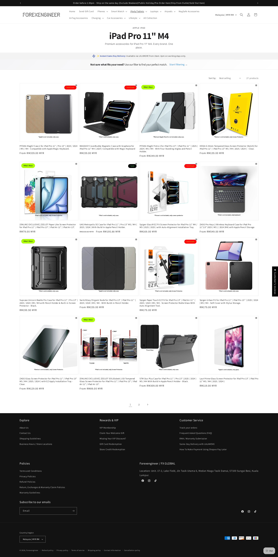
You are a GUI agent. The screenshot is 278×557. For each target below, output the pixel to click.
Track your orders (188, 427)
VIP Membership (108, 427)
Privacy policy (62, 550)
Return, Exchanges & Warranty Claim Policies (42, 487)
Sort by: (212, 78)
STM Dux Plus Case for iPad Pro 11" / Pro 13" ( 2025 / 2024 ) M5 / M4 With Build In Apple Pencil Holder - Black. (168, 380)
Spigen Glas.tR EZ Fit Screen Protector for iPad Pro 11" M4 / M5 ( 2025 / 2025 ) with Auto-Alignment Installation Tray (168, 226)
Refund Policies (27, 481)
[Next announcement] (258, 3)
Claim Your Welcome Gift (112, 433)
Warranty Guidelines (30, 492)
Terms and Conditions (31, 470)
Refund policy (47, 550)
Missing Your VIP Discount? (113, 438)
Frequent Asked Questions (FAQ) (196, 433)
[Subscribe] (73, 511)
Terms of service (78, 550)
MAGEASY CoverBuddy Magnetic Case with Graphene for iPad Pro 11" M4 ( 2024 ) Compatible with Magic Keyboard (107, 147)
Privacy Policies (28, 476)
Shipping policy (94, 550)
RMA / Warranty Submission (193, 438)
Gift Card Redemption (111, 444)
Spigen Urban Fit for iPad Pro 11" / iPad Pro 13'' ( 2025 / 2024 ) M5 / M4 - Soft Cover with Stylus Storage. (229, 301)
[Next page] (147, 404)
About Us (24, 427)
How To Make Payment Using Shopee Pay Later (203, 449)
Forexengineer (32, 550)
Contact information (112, 550)
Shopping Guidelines (30, 438)
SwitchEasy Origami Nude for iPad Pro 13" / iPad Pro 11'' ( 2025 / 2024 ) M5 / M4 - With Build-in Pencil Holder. (108, 301)
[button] (102, 11)
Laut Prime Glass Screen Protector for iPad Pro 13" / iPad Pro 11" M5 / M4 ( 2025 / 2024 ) (229, 380)
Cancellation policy (132, 550)
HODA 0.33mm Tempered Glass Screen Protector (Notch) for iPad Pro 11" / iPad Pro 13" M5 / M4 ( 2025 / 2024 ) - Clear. (229, 147)
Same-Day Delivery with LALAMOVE (197, 444)
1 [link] (130, 404)
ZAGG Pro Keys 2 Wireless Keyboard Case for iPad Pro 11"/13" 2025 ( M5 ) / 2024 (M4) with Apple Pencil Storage (227, 226)
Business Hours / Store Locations (36, 444)
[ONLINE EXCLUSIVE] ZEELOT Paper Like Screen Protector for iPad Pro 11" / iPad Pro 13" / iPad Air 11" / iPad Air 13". (48, 226)
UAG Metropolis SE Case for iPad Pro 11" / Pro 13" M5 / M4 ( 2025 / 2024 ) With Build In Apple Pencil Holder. (108, 226)
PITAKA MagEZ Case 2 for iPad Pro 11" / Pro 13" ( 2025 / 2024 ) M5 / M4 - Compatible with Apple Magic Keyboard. (48, 147)
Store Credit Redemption (112, 449)
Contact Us (25, 433)
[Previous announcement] (20, 3)
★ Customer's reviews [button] (275, 281)
